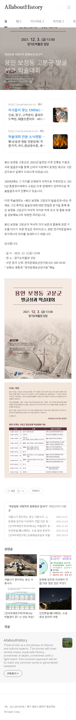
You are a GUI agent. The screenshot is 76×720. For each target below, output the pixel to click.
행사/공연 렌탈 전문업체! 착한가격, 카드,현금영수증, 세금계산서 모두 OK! (26, 143)
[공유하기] (18, 491)
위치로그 (58, 21)
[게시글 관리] (23, 491)
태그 (19, 21)
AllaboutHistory (23, 7)
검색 (60, 7)
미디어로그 (37, 21)
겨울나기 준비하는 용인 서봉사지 (26, 517)
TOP (69, 708)
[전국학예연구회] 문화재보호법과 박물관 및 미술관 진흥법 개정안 (30, 537)
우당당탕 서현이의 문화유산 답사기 (28, 506)
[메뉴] (69, 7)
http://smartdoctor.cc (22, 104)
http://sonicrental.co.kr (23, 131)
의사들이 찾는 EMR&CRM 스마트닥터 (26, 110)
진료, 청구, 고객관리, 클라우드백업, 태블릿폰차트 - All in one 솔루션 (26, 117)
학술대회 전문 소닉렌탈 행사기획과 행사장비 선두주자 (27, 136)
